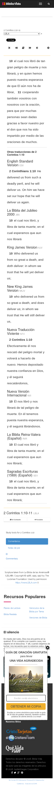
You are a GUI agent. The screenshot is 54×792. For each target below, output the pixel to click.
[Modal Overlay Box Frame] (26, 684)
